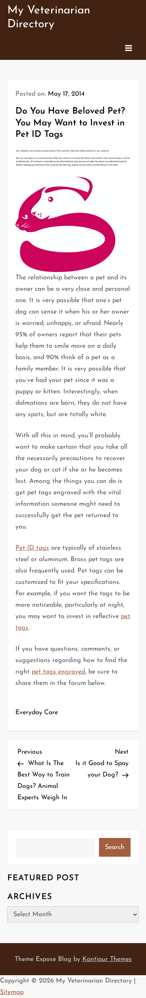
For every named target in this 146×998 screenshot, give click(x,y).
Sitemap (12, 992)
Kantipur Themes (107, 959)
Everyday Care (36, 712)
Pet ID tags (32, 548)
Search (115, 847)
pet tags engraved (58, 672)
